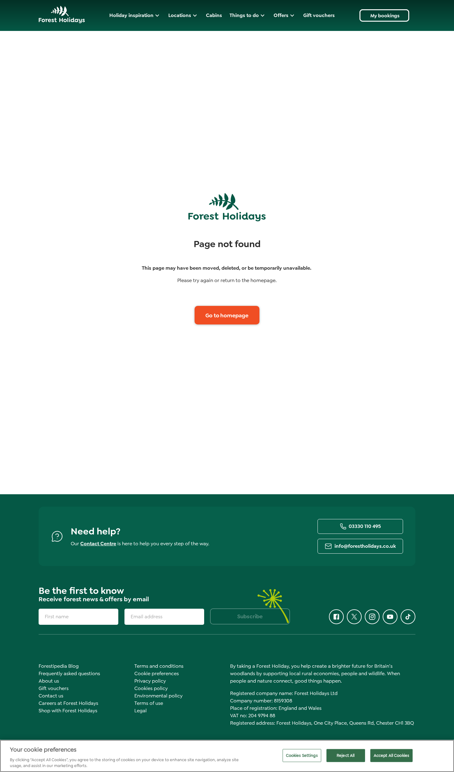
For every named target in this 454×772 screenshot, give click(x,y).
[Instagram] (372, 616)
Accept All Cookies (391, 755)
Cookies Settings (302, 755)
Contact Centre (98, 544)
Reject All (346, 755)
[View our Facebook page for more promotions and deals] (336, 616)
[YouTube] (390, 616)
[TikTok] (408, 616)
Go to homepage (226, 315)
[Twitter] (354, 616)
